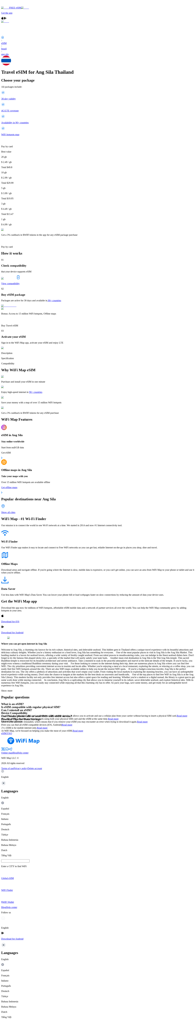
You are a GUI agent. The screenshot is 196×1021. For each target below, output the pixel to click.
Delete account (35, 768)
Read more (182, 715)
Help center (22, 752)
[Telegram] (10, 750)
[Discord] (7, 750)
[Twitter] (3, 750)
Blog (15, 752)
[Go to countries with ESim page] (8, 305)
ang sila (5, 54)
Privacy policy (21, 768)
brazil (4, 48)
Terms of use (7, 768)
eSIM (4, 43)
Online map (7, 752)
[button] (98, 774)
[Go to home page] (12, 5)
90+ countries (54, 300)
